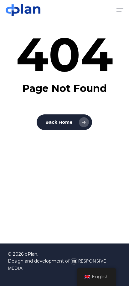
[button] (119, 10)
